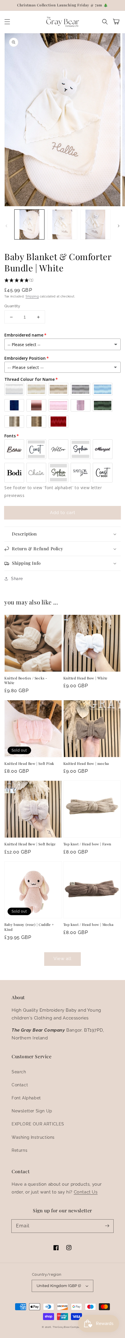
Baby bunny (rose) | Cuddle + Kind (29, 927)
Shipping (32, 296)
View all (62, 958)
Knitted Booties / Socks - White (25, 680)
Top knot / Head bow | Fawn (87, 844)
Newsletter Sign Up (32, 1111)
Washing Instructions (33, 1137)
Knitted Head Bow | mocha (86, 763)
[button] (7, 21)
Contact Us (86, 1192)
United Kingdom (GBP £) (59, 1286)
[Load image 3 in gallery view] (95, 224)
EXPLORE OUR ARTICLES (38, 1124)
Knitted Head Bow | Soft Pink (29, 763)
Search (19, 1072)
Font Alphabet (26, 1098)
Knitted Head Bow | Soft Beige (30, 844)
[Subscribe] (107, 1226)
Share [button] (17, 578)
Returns (19, 1150)
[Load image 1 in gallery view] (29, 224)
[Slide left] (6, 226)
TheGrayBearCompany (68, 1327)
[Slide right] (118, 226)
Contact (20, 1085)
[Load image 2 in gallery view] (62, 224)
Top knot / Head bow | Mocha (88, 924)
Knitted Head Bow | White (85, 678)
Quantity (12, 306)
